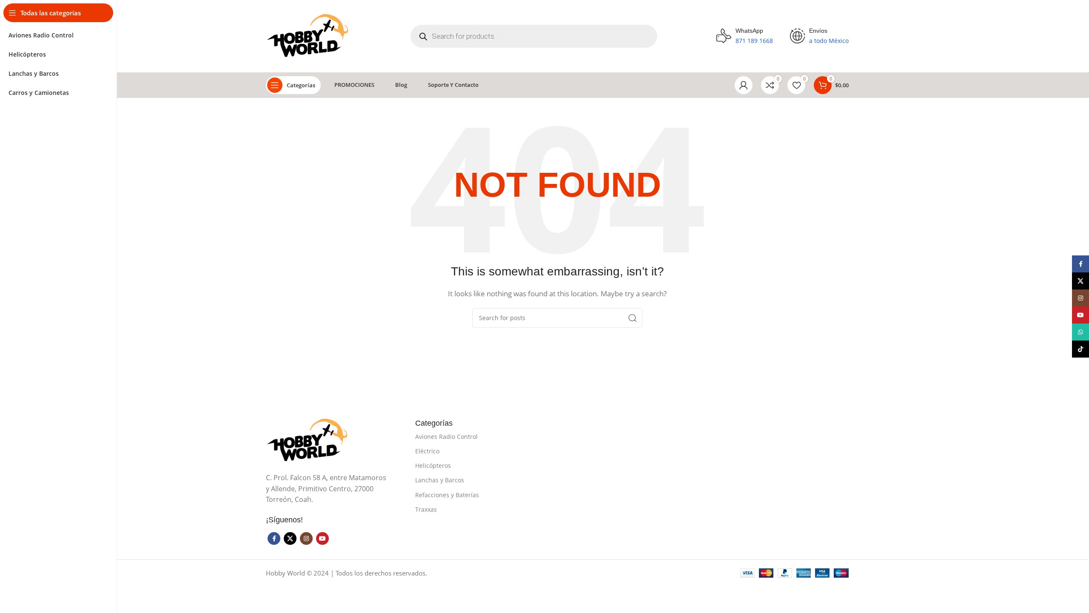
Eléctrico (427, 451)
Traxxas (426, 509)
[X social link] (290, 538)
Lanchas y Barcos (439, 480)
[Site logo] (309, 35)
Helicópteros (433, 465)
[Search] (632, 318)
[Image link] (308, 439)
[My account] (743, 85)
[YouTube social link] (322, 538)
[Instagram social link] (306, 538)
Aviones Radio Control (446, 437)
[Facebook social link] (274, 538)
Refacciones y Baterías (447, 495)
